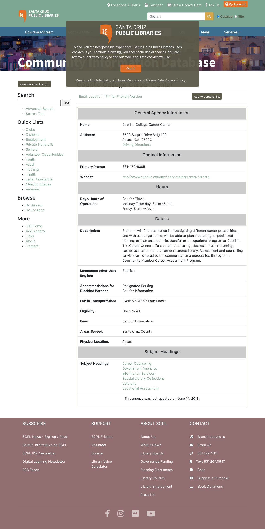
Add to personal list (207, 96)
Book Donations (210, 486)
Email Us (204, 445)
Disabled (33, 134)
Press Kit (147, 495)
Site (241, 16)
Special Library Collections (143, 378)
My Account (237, 4)
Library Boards (152, 453)
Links (30, 236)
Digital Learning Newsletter (44, 461)
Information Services (138, 373)
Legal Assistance (39, 179)
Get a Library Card (186, 5)
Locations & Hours (125, 5)
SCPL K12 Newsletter (39, 453)
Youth (30, 159)
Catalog (226, 16)
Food (30, 164)
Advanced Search (39, 109)
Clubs (30, 129)
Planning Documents (157, 470)
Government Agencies (139, 368)
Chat (201, 470)
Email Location (90, 96)
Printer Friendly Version (123, 96)
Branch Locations (211, 437)
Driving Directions (136, 145)
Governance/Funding (157, 461)
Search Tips (35, 113)
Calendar (155, 5)
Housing (32, 169)
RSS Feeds (31, 470)
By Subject (34, 205)
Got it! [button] (130, 68)
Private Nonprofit (39, 144)
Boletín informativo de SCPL (45, 445)
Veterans (129, 383)
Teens (205, 32)
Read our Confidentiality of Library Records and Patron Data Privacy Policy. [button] (131, 80)
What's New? (151, 445)
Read (63, 437)
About (30, 241)
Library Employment (156, 486)
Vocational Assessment (140, 388)
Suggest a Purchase (213, 478)
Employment (36, 139)
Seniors (31, 149)
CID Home (34, 226)
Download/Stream (39, 32)
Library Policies (153, 478)
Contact (32, 246)
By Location (35, 210)
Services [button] (230, 32)
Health (31, 174)
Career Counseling (136, 363)
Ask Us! (213, 5)
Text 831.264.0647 (210, 461)
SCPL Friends (101, 437)
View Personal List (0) (34, 84)
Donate (97, 453)
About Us (148, 437)
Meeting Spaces (38, 184)
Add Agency (35, 231)
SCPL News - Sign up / (41, 437)
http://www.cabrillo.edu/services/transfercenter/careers (165, 177)
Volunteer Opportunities (44, 154)
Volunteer (98, 445)
